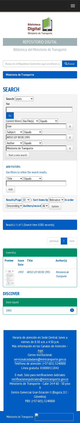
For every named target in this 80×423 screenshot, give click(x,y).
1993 (8, 310)
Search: (10, 99)
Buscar (71, 63)
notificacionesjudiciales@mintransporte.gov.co (40, 379)
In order (69, 200)
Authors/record (32, 206)
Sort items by (40, 200)
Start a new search (18, 155)
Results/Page (13, 200)
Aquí (40, 350)
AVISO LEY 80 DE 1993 (38, 272)
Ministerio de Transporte (20, 74)
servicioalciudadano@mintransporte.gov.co (40, 359)
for (8, 104)
